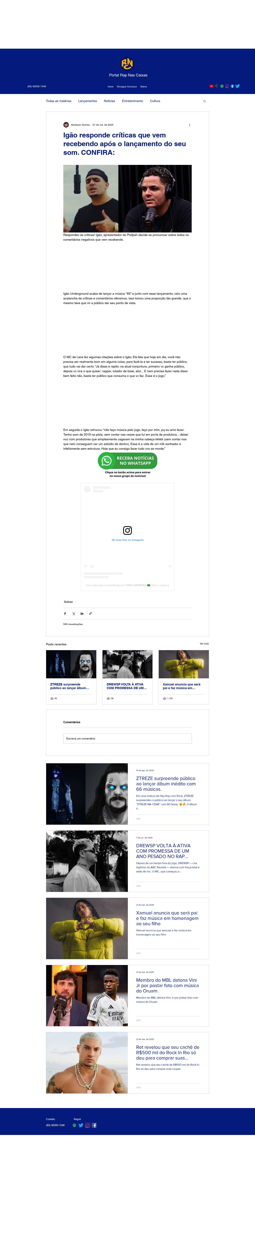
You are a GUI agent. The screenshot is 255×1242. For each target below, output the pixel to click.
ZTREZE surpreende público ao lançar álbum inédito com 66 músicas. (68, 686)
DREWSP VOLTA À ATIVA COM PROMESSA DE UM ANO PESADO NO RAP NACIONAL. (125, 686)
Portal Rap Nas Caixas (128, 75)
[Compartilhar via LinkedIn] (82, 613)
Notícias (109, 101)
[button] (204, 101)
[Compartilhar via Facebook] (65, 613)
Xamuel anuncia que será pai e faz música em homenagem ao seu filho (181, 686)
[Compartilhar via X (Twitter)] (73, 613)
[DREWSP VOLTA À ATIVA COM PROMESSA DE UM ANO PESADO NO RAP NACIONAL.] (128, 664)
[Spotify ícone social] (222, 86)
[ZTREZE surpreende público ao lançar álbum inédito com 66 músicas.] (71, 664)
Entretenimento (132, 101)
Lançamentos (87, 101)
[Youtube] (211, 86)
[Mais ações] (190, 125)
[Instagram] (227, 86)
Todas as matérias (58, 101)
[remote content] (127, 266)
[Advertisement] (104, 24)
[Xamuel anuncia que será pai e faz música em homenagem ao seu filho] (184, 664)
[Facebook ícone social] (94, 1125)
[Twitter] (237, 86)
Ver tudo (204, 643)
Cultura (155, 101)
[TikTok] (216, 86)
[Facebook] (232, 86)
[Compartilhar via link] (90, 613)
